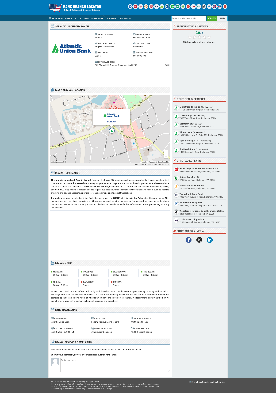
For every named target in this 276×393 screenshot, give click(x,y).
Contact (95, 382)
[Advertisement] (110, 76)
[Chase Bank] (130, 8)
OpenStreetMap (163, 162)
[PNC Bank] (146, 8)
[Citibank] (209, 8)
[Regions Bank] (161, 8)
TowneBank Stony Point (191, 194)
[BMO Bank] (188, 8)
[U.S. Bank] (151, 8)
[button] (110, 129)
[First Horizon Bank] (219, 8)
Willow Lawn (186, 132)
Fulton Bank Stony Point (191, 202)
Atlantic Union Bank (60, 322)
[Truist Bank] (156, 8)
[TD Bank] (172, 8)
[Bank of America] (140, 8)
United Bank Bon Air (190, 177)
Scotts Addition (187, 149)
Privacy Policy (85, 382)
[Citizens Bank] (177, 8)
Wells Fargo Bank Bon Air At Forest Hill (199, 168)
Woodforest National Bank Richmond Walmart (203, 211)
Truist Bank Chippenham (192, 219)
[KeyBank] (193, 8)
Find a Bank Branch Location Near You (208, 382)
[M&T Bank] (198, 8)
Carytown (184, 124)
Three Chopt (186, 115)
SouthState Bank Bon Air (192, 185)
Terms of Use (72, 382)
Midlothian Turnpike (190, 107)
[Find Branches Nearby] (225, 8)
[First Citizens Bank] (214, 8)
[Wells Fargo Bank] (135, 8)
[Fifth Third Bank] (167, 8)
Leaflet (144, 162)
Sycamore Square (189, 141)
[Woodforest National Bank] (204, 8)
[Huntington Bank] (182, 8)
